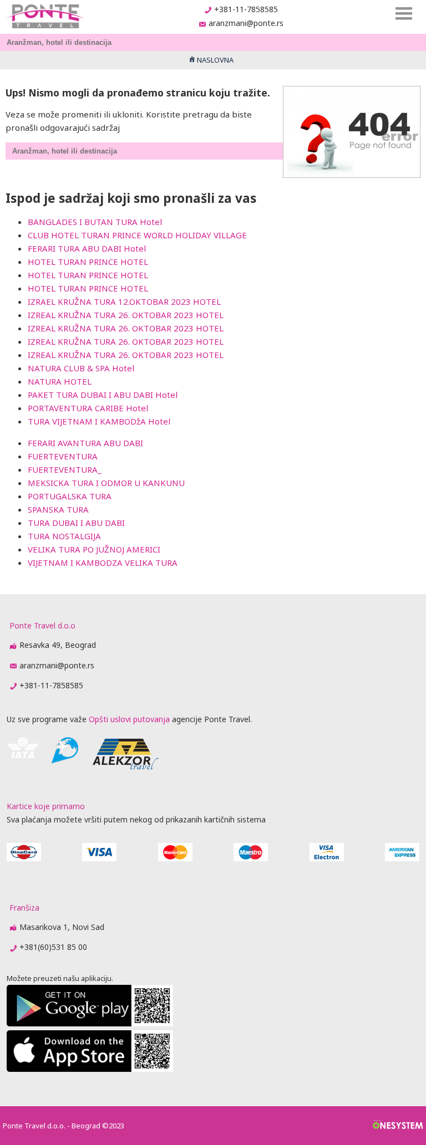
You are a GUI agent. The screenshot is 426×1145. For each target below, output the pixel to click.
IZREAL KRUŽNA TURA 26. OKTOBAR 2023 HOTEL (126, 314)
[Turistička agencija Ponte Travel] (44, 16)
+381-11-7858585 (246, 9)
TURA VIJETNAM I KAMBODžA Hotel (99, 421)
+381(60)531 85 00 (53, 947)
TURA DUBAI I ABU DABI (76, 522)
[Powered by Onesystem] (398, 1125)
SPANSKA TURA (58, 509)
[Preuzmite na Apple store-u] (90, 1069)
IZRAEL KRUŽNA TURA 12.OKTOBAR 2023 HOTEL (124, 301)
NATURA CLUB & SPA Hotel (81, 368)
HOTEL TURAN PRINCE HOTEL (88, 261)
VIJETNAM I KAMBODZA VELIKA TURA (103, 562)
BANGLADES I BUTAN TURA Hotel (95, 221)
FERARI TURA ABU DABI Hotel (87, 248)
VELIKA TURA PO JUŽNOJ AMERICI (94, 549)
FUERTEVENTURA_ (65, 469)
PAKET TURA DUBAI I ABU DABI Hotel (103, 394)
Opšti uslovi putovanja (129, 719)
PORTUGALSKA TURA (69, 496)
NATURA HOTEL (60, 381)
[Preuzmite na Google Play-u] (90, 1023)
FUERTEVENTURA (63, 456)
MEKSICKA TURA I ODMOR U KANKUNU (106, 482)
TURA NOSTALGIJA (64, 535)
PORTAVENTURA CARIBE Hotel (88, 407)
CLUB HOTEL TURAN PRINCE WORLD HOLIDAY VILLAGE (137, 235)
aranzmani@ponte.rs (246, 23)
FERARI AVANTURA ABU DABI (85, 442)
